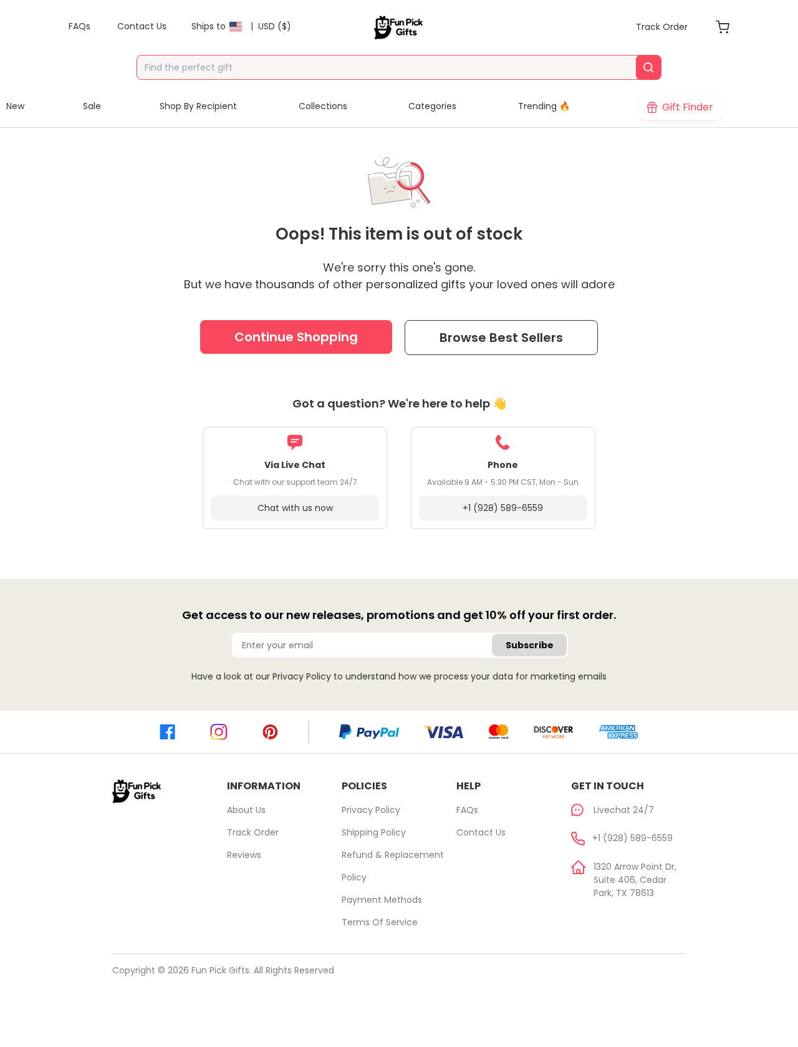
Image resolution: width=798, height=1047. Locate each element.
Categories (432, 106)
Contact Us (481, 832)
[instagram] (219, 732)
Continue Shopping (296, 337)
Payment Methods (382, 900)
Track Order (253, 832)
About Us (246, 810)
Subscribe (530, 645)
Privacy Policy (301, 676)
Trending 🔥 (544, 106)
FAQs (467, 810)
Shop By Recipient (198, 106)
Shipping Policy (374, 832)
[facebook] (167, 731)
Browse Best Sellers (501, 337)
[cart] (722, 27)
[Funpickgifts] (399, 27)
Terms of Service (380, 922)
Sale (92, 106)
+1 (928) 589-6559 (503, 508)
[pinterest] (270, 731)
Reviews (244, 855)
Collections (323, 106)
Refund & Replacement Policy (393, 866)
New (15, 106)
